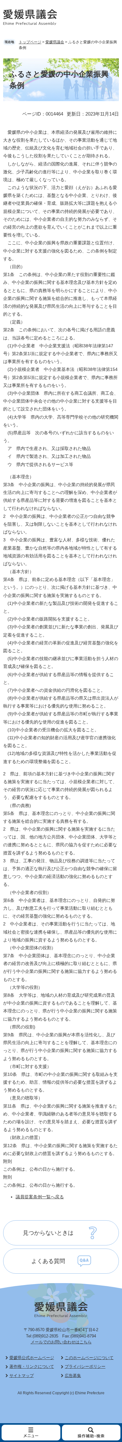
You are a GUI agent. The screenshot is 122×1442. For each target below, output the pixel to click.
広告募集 (73, 1375)
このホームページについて (89, 1357)
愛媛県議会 (54, 42)
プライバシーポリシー (85, 1366)
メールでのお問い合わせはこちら (61, 1342)
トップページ (30, 42)
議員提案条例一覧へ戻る (40, 1196)
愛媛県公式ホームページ (31, 1357)
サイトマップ (21, 1375)
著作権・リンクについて (31, 1366)
